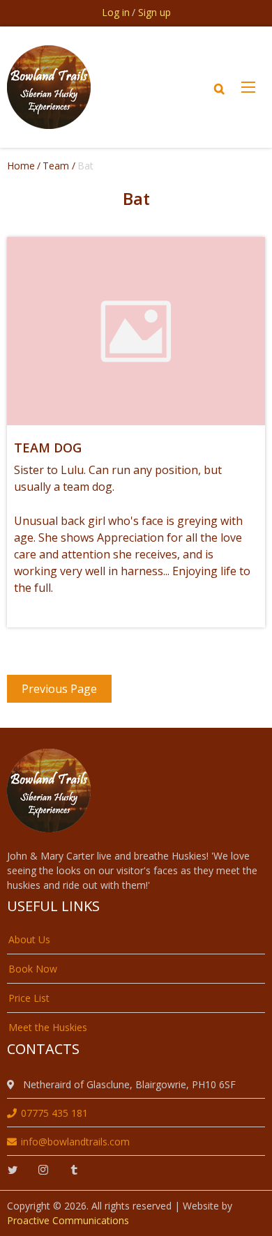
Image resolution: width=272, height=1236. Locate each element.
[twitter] (12, 1170)
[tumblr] (74, 1170)
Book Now (32, 968)
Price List (29, 998)
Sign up (154, 12)
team (56, 165)
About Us (29, 939)
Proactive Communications (68, 1220)
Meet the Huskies (47, 1027)
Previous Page (59, 688)
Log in (116, 12)
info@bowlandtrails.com (75, 1141)
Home (21, 165)
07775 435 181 (54, 1113)
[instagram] (43, 1170)
